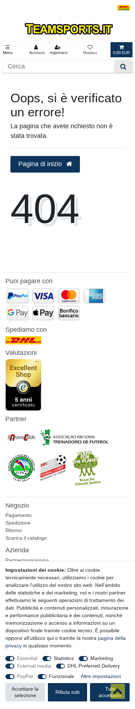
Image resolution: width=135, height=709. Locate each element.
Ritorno (13, 530)
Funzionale (61, 676)
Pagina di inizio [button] (41, 164)
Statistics (64, 658)
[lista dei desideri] (90, 49)
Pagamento (18, 515)
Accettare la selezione (25, 692)
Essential (27, 658)
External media (34, 666)
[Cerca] (123, 66)
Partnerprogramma (27, 560)
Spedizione (18, 523)
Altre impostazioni (101, 676)
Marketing (101, 658)
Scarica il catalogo (26, 538)
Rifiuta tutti (67, 692)
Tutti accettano (110, 692)
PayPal (25, 676)
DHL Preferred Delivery (93, 666)
